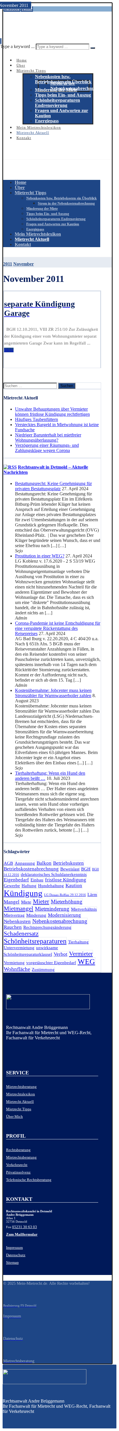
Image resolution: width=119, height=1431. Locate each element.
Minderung (36, 915)
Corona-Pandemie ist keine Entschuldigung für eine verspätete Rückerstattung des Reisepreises (57, 628)
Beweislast (69, 869)
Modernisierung (64, 915)
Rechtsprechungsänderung (47, 927)
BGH (85, 869)
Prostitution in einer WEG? (39, 555)
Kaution (74, 885)
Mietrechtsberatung (21, 1086)
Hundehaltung (51, 885)
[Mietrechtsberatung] (8, 1049)
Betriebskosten (68, 863)
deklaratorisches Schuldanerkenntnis (54, 874)
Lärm (92, 894)
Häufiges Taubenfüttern (36, 419)
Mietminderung (52, 909)
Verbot (60, 954)
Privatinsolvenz (18, 1172)
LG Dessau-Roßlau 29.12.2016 (65, 895)
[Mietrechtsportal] (30, 27)
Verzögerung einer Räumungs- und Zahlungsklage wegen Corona (47, 448)
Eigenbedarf (16, 879)
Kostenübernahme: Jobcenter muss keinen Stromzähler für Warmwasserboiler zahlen (53, 693)
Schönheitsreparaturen (35, 941)
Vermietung (14, 962)
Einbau (37, 880)
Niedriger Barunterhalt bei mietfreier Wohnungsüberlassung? (48, 437)
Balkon (44, 863)
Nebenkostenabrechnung (59, 921)
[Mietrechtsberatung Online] (52, 1003)
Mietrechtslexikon (20, 1094)
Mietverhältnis (84, 909)
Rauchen (13, 927)
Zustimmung (43, 969)
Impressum (14, 1247)
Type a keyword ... (17, 46)
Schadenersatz (21, 933)
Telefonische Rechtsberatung (28, 1180)
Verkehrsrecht (16, 1165)
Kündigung (23, 893)
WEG (86, 961)
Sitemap (12, 1262)
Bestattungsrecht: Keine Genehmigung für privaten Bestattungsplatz (53, 486)
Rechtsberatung (18, 1150)
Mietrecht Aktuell (20, 1101)
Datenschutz (15, 1255)
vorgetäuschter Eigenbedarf (51, 962)
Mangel (11, 902)
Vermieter (81, 953)
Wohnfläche (17, 969)
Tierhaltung (78, 942)
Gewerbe (12, 885)
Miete (26, 902)
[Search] (92, 48)
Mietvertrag (14, 915)
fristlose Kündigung (65, 879)
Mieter (41, 901)
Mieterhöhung (66, 902)
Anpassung (25, 863)
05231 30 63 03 (24, 1227)
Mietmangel (18, 908)
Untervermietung (19, 947)
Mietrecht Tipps (18, 1109)
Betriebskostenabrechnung (31, 869)
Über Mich (14, 1116)
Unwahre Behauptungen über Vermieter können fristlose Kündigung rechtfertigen (52, 412)
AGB (8, 863)
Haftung (29, 885)
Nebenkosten (17, 921)
